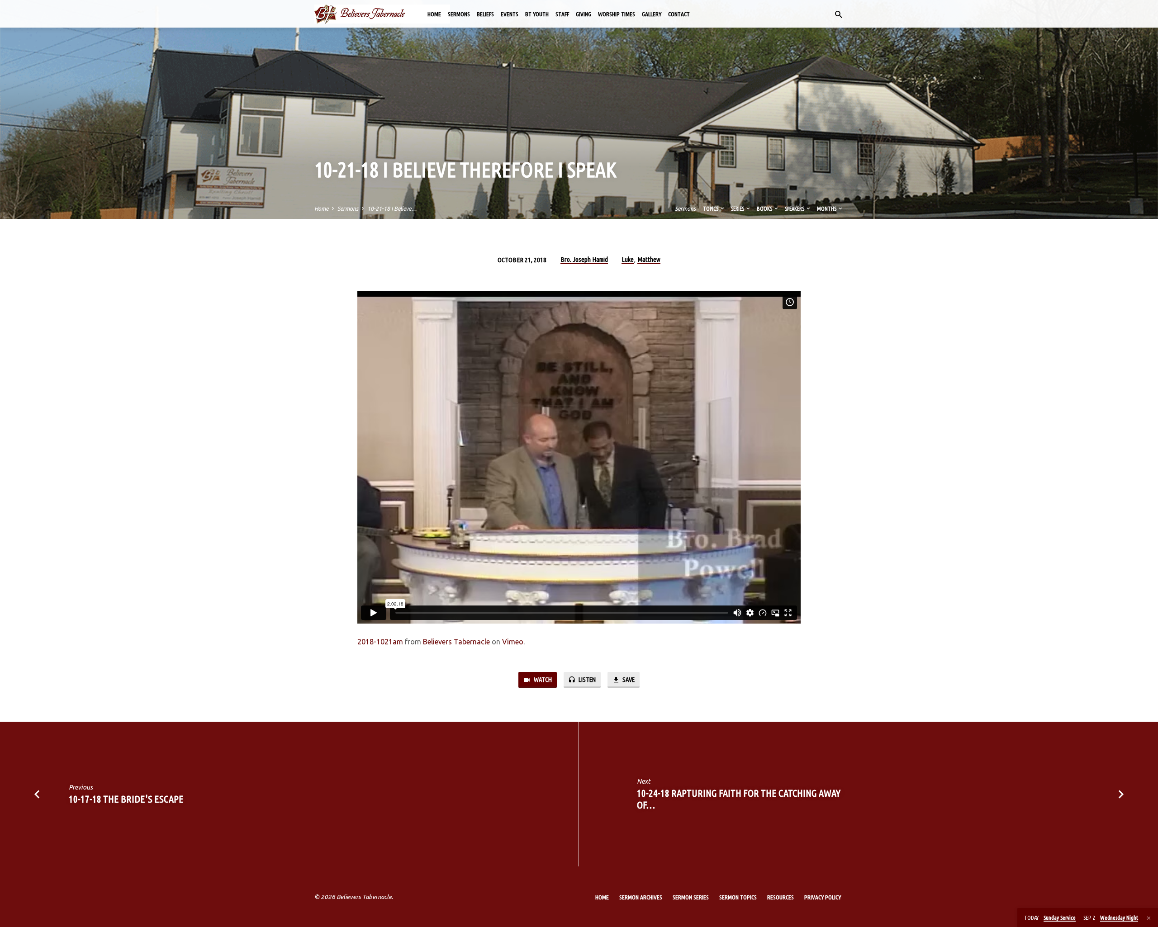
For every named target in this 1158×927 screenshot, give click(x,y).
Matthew (648, 259)
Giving (583, 14)
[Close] (1149, 918)
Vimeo (512, 642)
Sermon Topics (738, 897)
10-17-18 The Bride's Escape (126, 798)
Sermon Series (691, 897)
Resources (780, 897)
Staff (562, 14)
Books (765, 208)
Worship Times (616, 14)
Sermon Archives (640, 897)
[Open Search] (839, 14)
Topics (711, 208)
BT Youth (537, 14)
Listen (586, 679)
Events (509, 14)
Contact (679, 14)
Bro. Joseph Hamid (584, 259)
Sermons (459, 14)
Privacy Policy (822, 897)
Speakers (795, 208)
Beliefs (485, 14)
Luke (628, 259)
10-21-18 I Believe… (392, 208)
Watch (542, 679)
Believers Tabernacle (456, 642)
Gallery (651, 14)
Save (628, 679)
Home (434, 14)
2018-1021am (380, 642)
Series (738, 208)
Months (827, 208)
